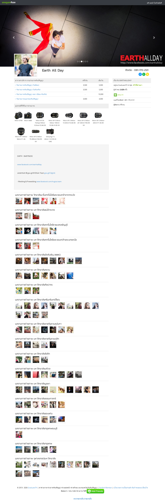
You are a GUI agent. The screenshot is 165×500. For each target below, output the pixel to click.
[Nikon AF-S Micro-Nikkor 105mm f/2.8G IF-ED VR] (54, 115)
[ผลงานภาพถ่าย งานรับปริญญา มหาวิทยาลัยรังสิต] (19, 359)
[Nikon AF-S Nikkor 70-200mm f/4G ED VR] (36, 131)
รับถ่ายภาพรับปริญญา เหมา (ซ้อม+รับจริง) (31, 94)
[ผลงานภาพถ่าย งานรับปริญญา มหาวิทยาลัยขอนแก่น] (19, 419)
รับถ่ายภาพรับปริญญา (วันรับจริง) (28, 89)
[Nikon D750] (18, 115)
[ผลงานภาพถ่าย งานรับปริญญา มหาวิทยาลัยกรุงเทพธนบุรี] (19, 434)
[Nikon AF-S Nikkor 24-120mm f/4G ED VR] (84, 115)
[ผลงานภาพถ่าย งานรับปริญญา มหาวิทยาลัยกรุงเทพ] (19, 449)
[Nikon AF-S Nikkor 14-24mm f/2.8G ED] (69, 115)
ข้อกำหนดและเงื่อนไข (140, 487)
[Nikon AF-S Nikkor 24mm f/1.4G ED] (98, 115)
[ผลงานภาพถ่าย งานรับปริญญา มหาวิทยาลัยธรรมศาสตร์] (19, 404)
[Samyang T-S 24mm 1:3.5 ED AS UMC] (50, 131)
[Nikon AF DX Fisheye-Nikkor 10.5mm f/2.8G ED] (40, 115)
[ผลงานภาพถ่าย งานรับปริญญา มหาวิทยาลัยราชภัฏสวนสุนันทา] (19, 330)
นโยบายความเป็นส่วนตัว (122, 487)
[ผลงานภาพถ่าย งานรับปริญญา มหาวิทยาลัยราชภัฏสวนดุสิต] (19, 345)
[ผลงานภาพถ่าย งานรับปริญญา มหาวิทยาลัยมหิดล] (19, 374)
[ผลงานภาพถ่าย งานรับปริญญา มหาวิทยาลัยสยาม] (19, 276)
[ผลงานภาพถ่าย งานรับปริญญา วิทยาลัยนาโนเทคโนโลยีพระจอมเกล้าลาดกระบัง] (19, 201)
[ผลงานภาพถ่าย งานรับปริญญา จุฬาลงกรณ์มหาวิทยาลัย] (19, 464)
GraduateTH (32, 487)
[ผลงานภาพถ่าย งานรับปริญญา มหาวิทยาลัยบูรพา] (19, 390)
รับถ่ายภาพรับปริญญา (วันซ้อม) (27, 85)
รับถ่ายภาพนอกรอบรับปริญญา (27, 99)
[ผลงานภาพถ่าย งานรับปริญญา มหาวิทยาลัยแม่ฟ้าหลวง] (19, 216)
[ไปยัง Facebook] (140, 74)
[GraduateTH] (8, 2)
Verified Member (105, 487)
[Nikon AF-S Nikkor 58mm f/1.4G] (21, 131)
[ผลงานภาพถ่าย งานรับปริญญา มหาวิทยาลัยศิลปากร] (19, 291)
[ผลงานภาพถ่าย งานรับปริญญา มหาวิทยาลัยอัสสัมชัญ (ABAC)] (19, 261)
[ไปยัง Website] (147, 74)
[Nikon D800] (28, 115)
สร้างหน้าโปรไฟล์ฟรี (154, 3)
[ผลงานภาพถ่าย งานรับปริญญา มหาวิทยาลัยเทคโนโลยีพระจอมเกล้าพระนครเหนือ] (19, 246)
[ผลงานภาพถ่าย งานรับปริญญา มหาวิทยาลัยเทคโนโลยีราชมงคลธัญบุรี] (19, 231)
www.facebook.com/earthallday (29, 164)
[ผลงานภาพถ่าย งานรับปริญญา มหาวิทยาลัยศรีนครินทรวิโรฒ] (19, 305)
